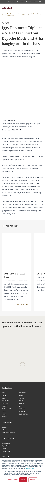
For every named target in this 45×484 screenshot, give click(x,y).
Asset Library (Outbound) (8, 432)
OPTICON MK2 (6, 409)
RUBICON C (5, 403)
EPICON (4, 398)
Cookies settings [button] (13, 479)
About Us (4, 427)
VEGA (21, 401)
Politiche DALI (6, 451)
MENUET (4, 406)
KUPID (21, 395)
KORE (3, 393)
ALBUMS (23, 14)
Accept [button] (23, 479)
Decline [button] (32, 479)
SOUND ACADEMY (10, 14)
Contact (4, 448)
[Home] (7, 8)
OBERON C (22, 393)
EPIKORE (4, 395)
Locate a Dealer (6, 443)
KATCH (21, 403)
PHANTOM (22, 411)
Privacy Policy (29, 468)
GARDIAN (22, 409)
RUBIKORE (5, 401)
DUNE (41, 14)
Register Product (6, 446)
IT (2, 14)
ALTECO (21, 398)
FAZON (4, 411)
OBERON (4, 417)
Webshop (4, 430)
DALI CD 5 (32, 14)
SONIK (4, 414)
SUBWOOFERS (23, 414)
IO (20, 406)
